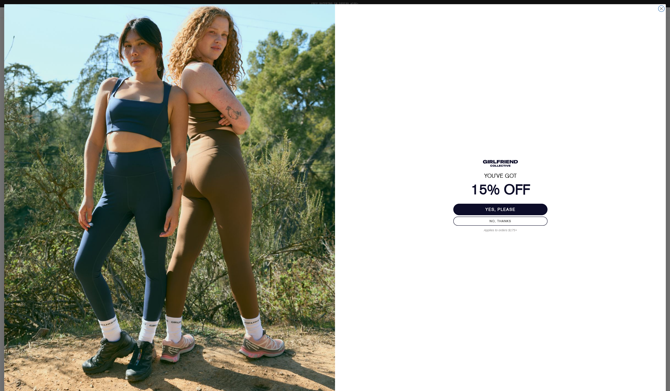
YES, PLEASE (500, 209)
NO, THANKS (500, 221)
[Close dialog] (661, 9)
